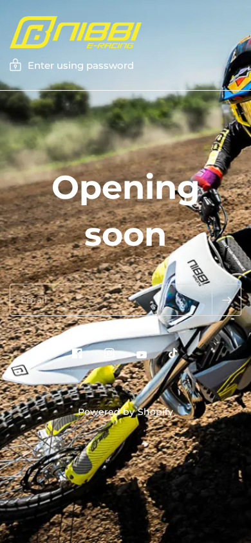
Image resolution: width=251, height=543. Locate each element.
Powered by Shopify (125, 412)
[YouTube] (141, 354)
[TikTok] (174, 353)
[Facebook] (77, 353)
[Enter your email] (226, 299)
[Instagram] (109, 353)
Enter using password (81, 65)
